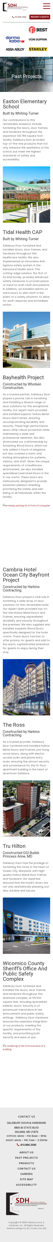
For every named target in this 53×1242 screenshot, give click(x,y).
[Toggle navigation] (46, 6)
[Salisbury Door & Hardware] (15, 7)
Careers (26, 1174)
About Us (26, 1152)
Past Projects (26, 1158)
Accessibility (26, 1185)
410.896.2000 (20, 17)
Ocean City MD (38, 1228)
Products (26, 1163)
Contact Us (26, 1169)
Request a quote (40, 16)
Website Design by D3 (18, 1228)
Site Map (26, 1179)
